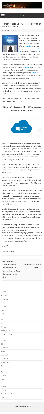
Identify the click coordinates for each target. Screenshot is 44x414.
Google (3, 340)
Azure (33, 73)
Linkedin (3, 306)
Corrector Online (6, 334)
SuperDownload (6, 394)
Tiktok (3, 314)
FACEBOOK (4, 292)
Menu (22, 15)
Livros (3, 379)
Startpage (4, 347)
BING (2, 344)
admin (7, 30)
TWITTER (4, 303)
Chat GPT (4, 320)
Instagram (4, 299)
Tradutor (4, 327)
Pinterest (4, 310)
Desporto (4, 372)
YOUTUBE (4, 295)
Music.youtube (6, 330)
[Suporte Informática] (22, 8)
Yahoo (3, 351)
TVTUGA (4, 397)
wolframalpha (5, 355)
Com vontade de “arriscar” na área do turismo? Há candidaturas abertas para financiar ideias (11, 271)
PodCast (4, 323)
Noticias (11, 251)
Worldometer (5, 362)
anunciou (28, 46)
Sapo (3, 366)
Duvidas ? (4, 375)
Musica (3, 383)
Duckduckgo (5, 358)
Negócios (4, 386)
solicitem (26, 67)
